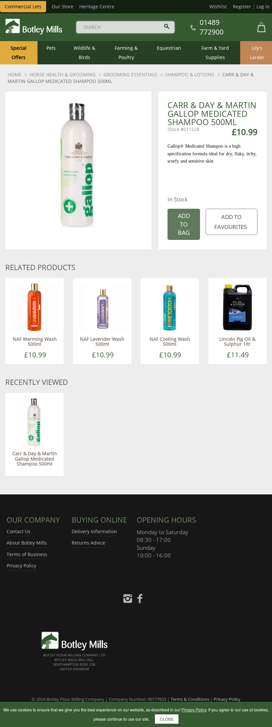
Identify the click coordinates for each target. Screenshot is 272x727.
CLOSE (166, 719)
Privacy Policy (21, 565)
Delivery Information (94, 531)
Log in (263, 6)
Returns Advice (88, 543)
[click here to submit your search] (166, 26)
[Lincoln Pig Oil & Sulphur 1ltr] (237, 307)
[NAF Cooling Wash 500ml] (169, 307)
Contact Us (19, 531)
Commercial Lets (23, 6)
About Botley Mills (27, 543)
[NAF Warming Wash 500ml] (34, 307)
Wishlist (218, 6)
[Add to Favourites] (231, 222)
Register (242, 6)
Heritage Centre (96, 6)
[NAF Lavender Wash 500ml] (102, 307)
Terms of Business (27, 554)
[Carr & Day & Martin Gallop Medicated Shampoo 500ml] (34, 421)
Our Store (62, 6)
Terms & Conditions (189, 699)
